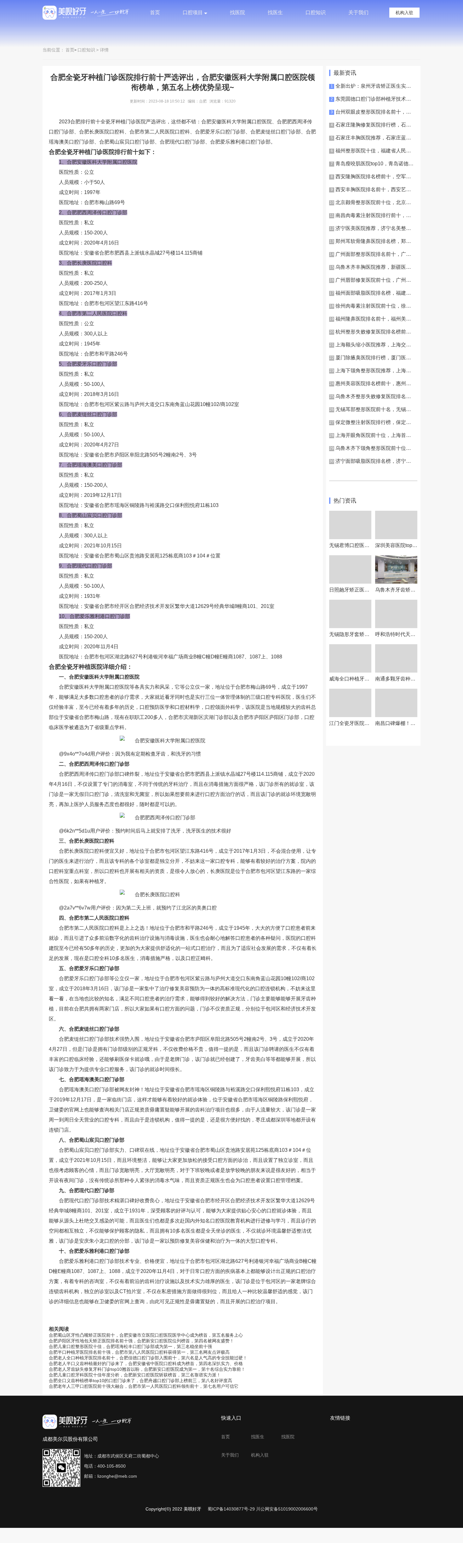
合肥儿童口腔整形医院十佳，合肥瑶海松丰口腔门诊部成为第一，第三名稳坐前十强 (130, 1346)
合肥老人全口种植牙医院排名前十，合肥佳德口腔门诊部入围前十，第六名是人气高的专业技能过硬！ (148, 1357)
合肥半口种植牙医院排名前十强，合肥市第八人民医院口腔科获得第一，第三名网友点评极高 (139, 1352)
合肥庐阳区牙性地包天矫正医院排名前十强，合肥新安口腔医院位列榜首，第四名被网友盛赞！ (141, 1340)
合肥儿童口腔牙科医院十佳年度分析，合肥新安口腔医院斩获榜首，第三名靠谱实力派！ (135, 1374)
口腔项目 (193, 12)
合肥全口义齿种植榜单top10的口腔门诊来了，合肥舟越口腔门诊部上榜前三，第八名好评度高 (140, 1380)
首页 (155, 12)
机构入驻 (404, 12)
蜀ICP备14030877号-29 (231, 1508)
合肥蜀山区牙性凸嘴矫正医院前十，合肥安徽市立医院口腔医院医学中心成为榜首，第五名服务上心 (146, 1335)
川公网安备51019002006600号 (287, 1508)
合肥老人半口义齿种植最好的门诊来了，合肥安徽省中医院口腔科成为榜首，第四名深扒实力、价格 (146, 1363)
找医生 (275, 12)
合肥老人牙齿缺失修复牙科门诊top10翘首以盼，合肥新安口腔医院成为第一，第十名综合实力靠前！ (147, 1369)
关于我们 (358, 12)
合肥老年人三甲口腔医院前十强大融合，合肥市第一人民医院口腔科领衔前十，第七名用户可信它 (143, 1386)
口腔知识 (316, 12)
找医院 (237, 12)
